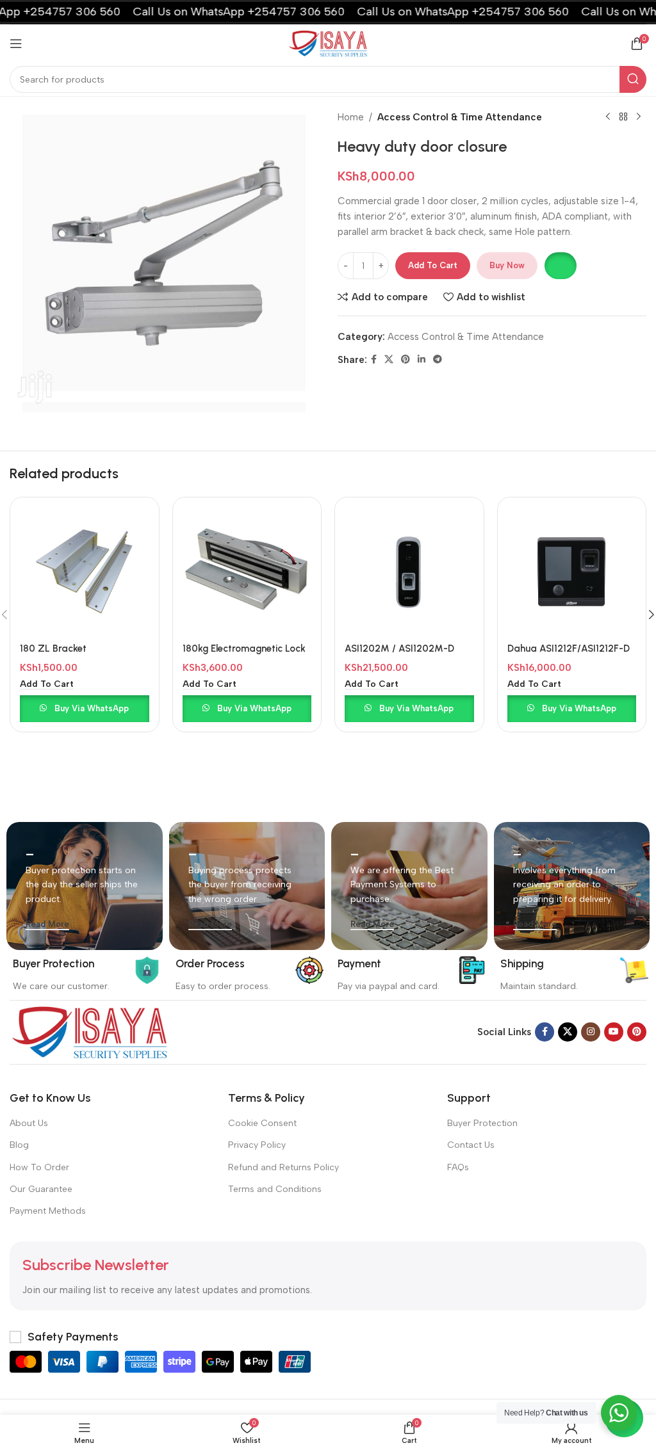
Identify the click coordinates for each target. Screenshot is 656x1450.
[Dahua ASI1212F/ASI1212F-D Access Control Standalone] (572, 571)
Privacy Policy (257, 1145)
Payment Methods (48, 1210)
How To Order (39, 1167)
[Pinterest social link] (405, 360)
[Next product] (638, 117)
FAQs (458, 1167)
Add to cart (432, 265)
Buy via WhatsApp (91, 708)
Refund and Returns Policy (283, 1167)
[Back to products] (623, 117)
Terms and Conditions (275, 1189)
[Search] (632, 79)
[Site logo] (328, 43)
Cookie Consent (262, 1123)
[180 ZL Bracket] (84, 571)
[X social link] (389, 360)
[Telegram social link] (437, 360)
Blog (19, 1145)
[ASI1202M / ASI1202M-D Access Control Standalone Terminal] (409, 571)
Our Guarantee (41, 1189)
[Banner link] (84, 886)
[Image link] (90, 1031)
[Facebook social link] (374, 360)
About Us (29, 1123)
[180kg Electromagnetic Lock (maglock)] (247, 571)
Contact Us (471, 1145)
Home (351, 117)
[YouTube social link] (613, 1032)
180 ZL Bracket (53, 648)
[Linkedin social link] (421, 360)
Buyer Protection (482, 1123)
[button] (560, 265)
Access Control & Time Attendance (459, 117)
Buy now (507, 265)
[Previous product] (608, 117)
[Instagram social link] (590, 1032)
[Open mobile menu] (16, 43)
